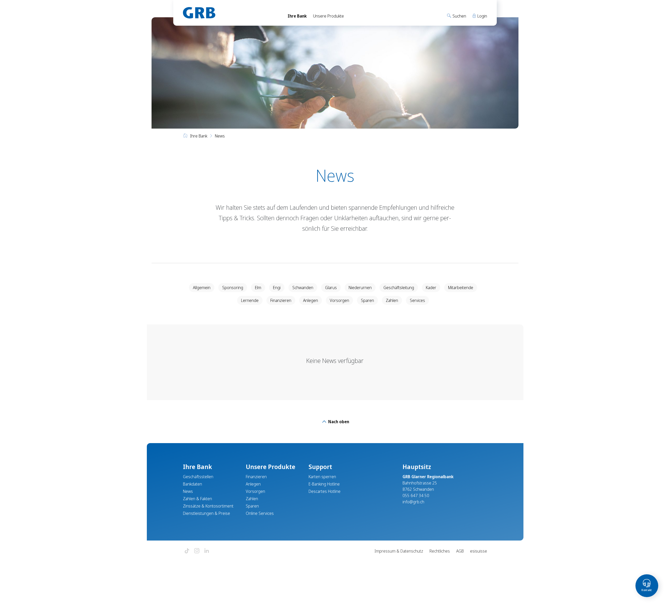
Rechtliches (439, 551)
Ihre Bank (297, 16)
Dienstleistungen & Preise (206, 513)
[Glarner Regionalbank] (230, 13)
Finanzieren (280, 300)
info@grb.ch (413, 502)
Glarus (331, 287)
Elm (258, 287)
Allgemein (201, 287)
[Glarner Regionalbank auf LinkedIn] (207, 551)
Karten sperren (322, 477)
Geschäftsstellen (198, 477)
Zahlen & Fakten (197, 499)
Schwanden (302, 287)
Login (481, 16)
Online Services (260, 513)
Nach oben (338, 422)
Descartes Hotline (324, 491)
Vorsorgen (339, 300)
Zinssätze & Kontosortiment (208, 506)
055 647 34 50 (416, 495)
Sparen (367, 300)
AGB (460, 551)
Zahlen (392, 300)
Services (417, 300)
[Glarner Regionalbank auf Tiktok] (187, 551)
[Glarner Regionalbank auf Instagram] (197, 551)
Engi (277, 287)
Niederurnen (360, 287)
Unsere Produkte (328, 16)
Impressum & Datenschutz (399, 551)
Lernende (250, 300)
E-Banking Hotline (324, 484)
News (188, 491)
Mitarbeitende (460, 287)
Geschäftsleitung (398, 287)
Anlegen (310, 300)
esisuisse (478, 551)
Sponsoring (232, 287)
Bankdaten (192, 484)
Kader (431, 287)
